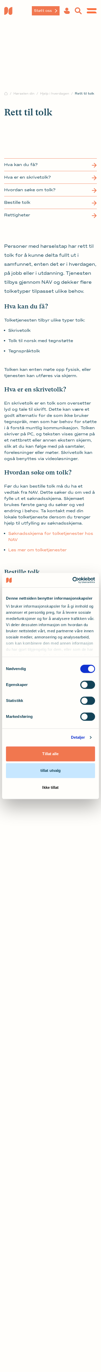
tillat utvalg (50, 770)
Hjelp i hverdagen (54, 94)
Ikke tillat (50, 787)
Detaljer (78, 737)
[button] (67, 11)
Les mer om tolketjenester (37, 550)
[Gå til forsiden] (19, 11)
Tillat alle (50, 754)
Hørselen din (23, 94)
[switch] (87, 685)
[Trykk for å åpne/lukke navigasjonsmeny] (91, 11)
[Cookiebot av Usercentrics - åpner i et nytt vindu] (72, 580)
